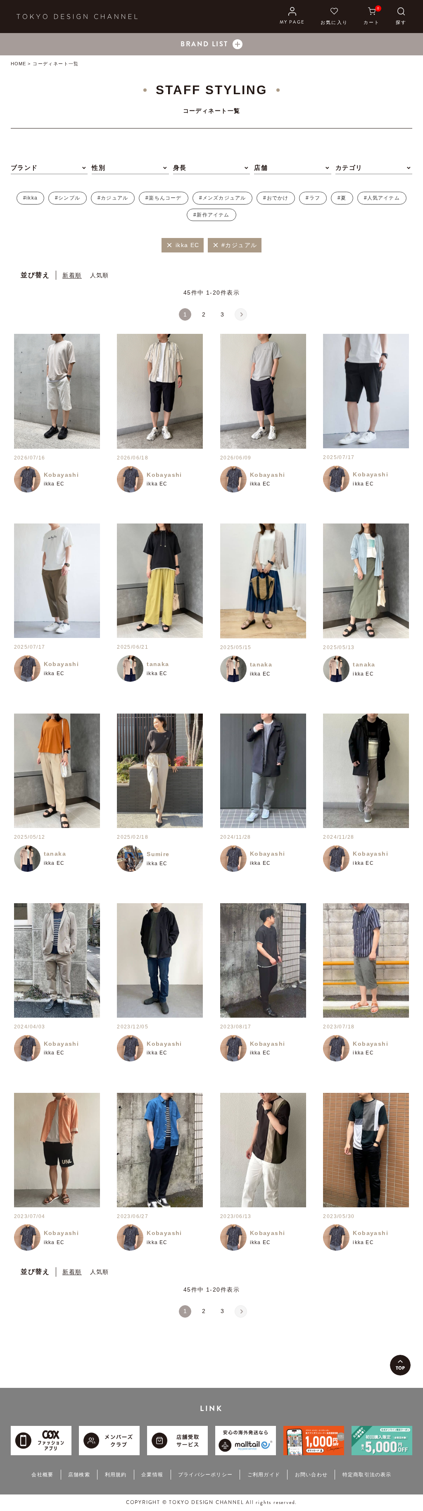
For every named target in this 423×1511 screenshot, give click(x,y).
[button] (241, 314)
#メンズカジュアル (222, 198)
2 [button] (204, 314)
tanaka (158, 664)
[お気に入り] (334, 16)
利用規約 (116, 1475)
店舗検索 (79, 1475)
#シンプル (67, 198)
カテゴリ (349, 167)
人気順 (99, 275)
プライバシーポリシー (205, 1475)
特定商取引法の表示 (367, 1475)
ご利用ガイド (263, 1475)
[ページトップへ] (400, 1365)
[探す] (401, 16)
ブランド (24, 167)
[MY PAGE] (292, 16)
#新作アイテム (211, 215)
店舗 (261, 167)
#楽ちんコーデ (163, 198)
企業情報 (152, 1475)
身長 (180, 167)
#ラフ (313, 198)
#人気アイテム (382, 198)
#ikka (30, 198)
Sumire (158, 854)
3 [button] (222, 314)
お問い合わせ (311, 1475)
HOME (18, 63)
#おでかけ (275, 198)
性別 (98, 167)
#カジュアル (112, 198)
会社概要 (42, 1475)
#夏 (341, 198)
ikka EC (54, 484)
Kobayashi (61, 474)
